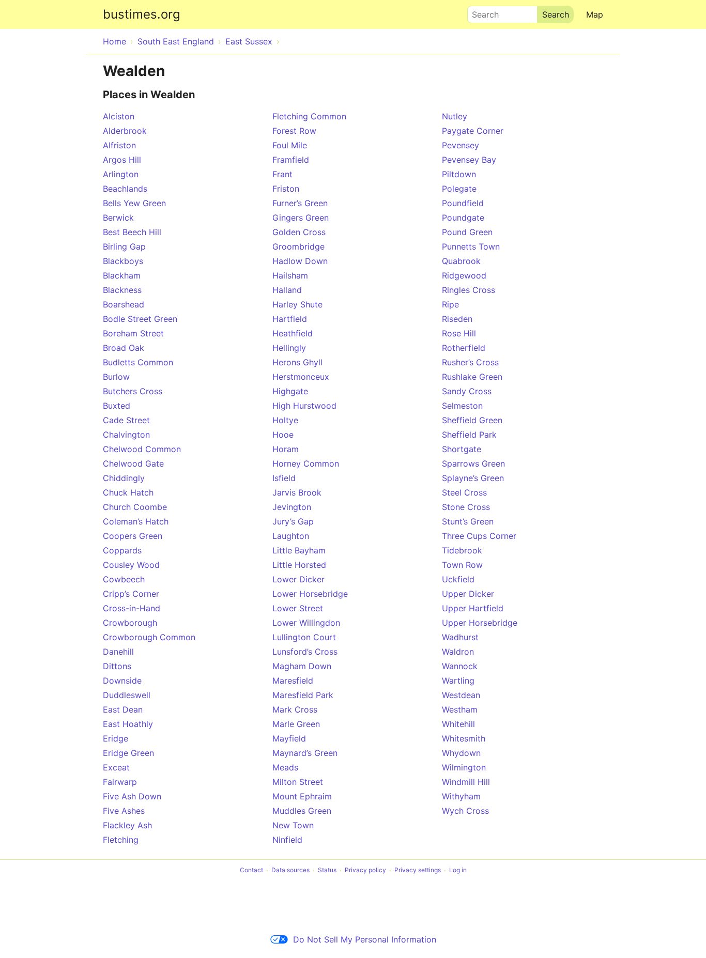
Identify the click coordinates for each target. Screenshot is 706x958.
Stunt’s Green (468, 521)
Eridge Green (128, 753)
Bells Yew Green (134, 203)
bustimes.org (141, 14)
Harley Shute (297, 304)
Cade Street (126, 420)
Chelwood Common (142, 449)
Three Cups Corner (479, 536)
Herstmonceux (300, 377)
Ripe (450, 304)
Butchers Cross (132, 391)
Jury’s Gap (293, 521)
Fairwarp (120, 782)
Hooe (283, 434)
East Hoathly (128, 724)
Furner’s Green (300, 203)
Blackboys (123, 261)
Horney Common (305, 463)
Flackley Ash (127, 825)
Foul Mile (289, 145)
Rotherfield (463, 348)
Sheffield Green (472, 420)
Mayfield (289, 738)
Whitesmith (463, 738)
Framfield (290, 159)
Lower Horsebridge (310, 594)
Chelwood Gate (133, 463)
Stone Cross (466, 507)
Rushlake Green (472, 377)
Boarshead (123, 304)
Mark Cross (294, 709)
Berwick (118, 217)
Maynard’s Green (304, 753)
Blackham (122, 275)
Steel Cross (464, 492)
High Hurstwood (304, 405)
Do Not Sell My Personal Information (364, 939)
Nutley (454, 116)
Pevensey (460, 145)
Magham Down (301, 666)
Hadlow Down (300, 261)
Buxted (116, 405)
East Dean (123, 709)
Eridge (115, 738)
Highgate (290, 391)
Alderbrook (125, 131)
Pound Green (467, 232)
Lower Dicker (298, 579)
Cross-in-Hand (131, 608)
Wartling (458, 680)
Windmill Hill (466, 782)
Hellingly (289, 348)
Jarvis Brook (296, 492)
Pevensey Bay (469, 159)
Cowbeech (124, 579)
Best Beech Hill (132, 232)
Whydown (461, 753)
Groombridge (298, 246)
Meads (285, 767)
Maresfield (292, 680)
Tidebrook (462, 550)
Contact (251, 870)
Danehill (118, 651)
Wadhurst (460, 637)
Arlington (121, 174)
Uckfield (458, 579)
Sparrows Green (473, 463)
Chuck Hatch (128, 492)
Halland (287, 290)
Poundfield (463, 203)
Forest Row (294, 131)
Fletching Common (309, 116)
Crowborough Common (149, 637)
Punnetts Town (471, 246)
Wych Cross (465, 811)
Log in (458, 870)
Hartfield (289, 319)
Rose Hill (459, 333)
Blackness (122, 290)
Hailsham (290, 275)
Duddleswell (126, 695)
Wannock (460, 666)
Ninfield (287, 840)
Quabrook (461, 261)
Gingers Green (300, 217)
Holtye (285, 420)
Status (327, 870)
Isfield (284, 478)
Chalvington (126, 434)
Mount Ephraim (302, 796)
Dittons (117, 666)
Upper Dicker (468, 594)
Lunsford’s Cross (304, 651)
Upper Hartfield (472, 608)
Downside (122, 680)
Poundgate (463, 217)
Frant (282, 174)
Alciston (118, 116)
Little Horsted (299, 565)
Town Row (462, 565)
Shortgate (461, 449)
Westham (460, 709)
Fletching (121, 840)
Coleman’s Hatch (135, 521)
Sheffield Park (469, 434)
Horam (285, 449)
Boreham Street (133, 333)
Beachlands (125, 188)
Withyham (461, 796)
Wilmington (464, 767)
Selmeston (462, 405)
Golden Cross (299, 232)
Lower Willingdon (306, 622)
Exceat (116, 767)
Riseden (457, 319)
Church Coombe (135, 507)
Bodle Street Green (140, 319)
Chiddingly (124, 478)
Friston (285, 188)
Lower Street (297, 608)
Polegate (459, 188)
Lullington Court (304, 637)
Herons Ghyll (297, 362)
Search (480, 12)
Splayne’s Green (473, 478)
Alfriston (119, 145)
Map (594, 14)
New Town (293, 825)
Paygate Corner (472, 131)
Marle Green (296, 724)
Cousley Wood (131, 565)
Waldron (458, 651)
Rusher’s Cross (470, 362)
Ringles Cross (468, 290)
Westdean (461, 695)
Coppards (122, 550)
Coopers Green (132, 536)
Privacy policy (365, 870)
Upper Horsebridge (479, 622)
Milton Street (297, 782)
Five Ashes (124, 811)
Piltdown (459, 174)
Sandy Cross (467, 391)
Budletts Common (138, 362)
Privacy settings (417, 870)
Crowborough (130, 622)
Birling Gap (124, 246)
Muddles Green (301, 811)
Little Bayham (299, 550)
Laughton (290, 536)
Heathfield (292, 333)
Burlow (116, 377)
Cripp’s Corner (131, 594)
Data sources (290, 870)
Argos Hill (122, 159)
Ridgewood (464, 275)
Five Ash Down (132, 796)
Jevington (291, 507)
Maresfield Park (302, 695)
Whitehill (458, 724)
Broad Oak (123, 348)
